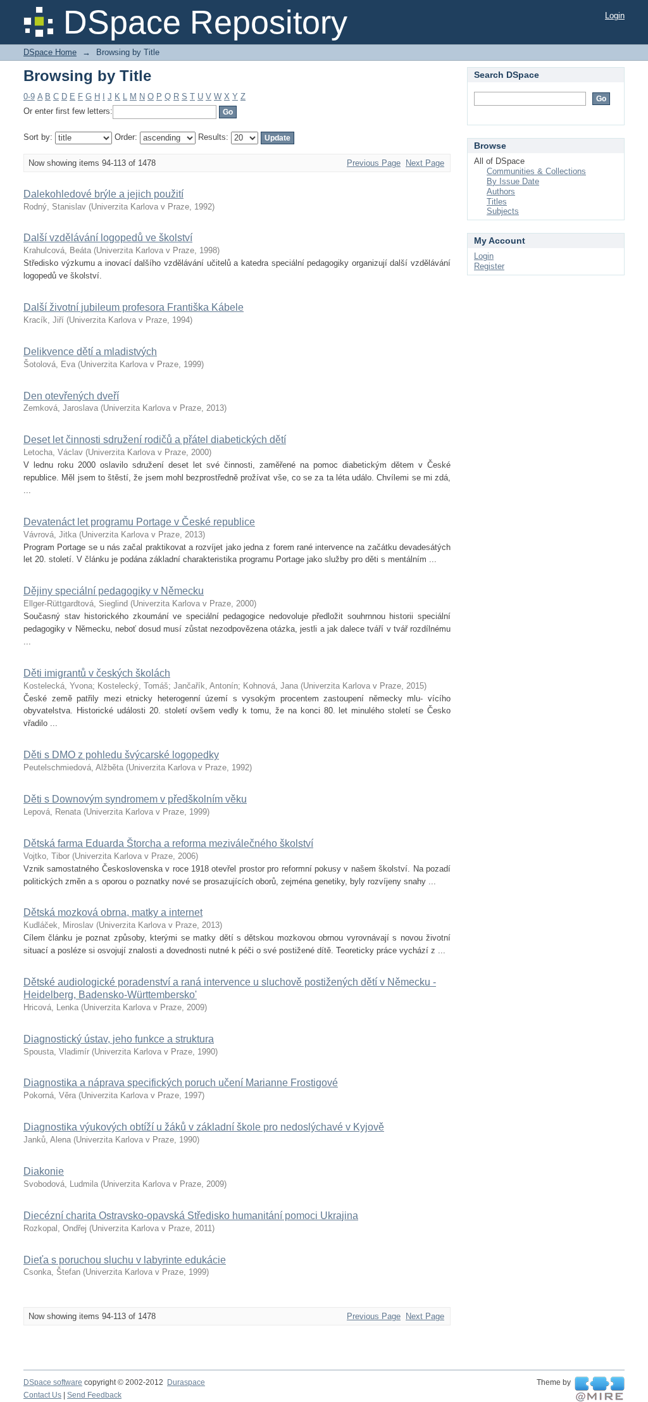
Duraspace (186, 1382)
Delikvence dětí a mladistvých (90, 351)
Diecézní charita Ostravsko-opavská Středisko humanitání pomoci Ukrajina (190, 1215)
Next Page (425, 163)
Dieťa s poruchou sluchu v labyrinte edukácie (124, 1260)
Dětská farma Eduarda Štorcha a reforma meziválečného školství (168, 843)
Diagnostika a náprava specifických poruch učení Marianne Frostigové (180, 1082)
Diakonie (43, 1171)
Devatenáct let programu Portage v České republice (139, 521)
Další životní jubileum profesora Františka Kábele (133, 307)
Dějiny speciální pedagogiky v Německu (113, 590)
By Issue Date (513, 181)
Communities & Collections (536, 171)
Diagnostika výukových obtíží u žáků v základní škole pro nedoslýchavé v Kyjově (203, 1127)
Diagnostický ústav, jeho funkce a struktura (118, 1039)
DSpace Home (50, 52)
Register (489, 266)
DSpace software (52, 1382)
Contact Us (42, 1395)
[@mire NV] (600, 1389)
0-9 (29, 96)
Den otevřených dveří (71, 396)
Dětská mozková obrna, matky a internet (112, 912)
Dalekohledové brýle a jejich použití (103, 194)
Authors (501, 191)
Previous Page (374, 163)
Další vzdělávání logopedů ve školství (107, 237)
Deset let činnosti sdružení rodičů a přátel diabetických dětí (154, 439)
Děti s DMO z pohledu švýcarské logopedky (121, 754)
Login (615, 15)
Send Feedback (94, 1395)
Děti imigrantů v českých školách (96, 673)
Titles (497, 201)
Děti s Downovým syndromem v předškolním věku (135, 799)
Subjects (503, 211)
